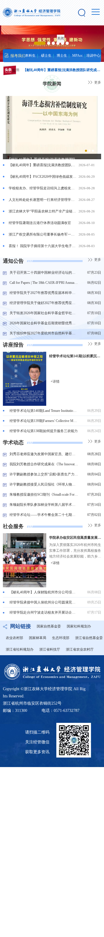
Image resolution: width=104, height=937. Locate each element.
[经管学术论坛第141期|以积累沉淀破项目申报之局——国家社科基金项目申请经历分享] (24, 378)
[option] (52, 130)
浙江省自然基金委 (89, 638)
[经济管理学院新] (32, 12)
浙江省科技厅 (49, 649)
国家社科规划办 (79, 626)
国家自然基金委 (49, 626)
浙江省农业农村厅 (80, 649)
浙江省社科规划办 (20, 649)
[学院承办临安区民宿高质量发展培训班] (24, 560)
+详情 (55, 381)
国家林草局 (37, 638)
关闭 (62, 40)
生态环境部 (60, 638)
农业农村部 (14, 638)
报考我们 (17, 55)
